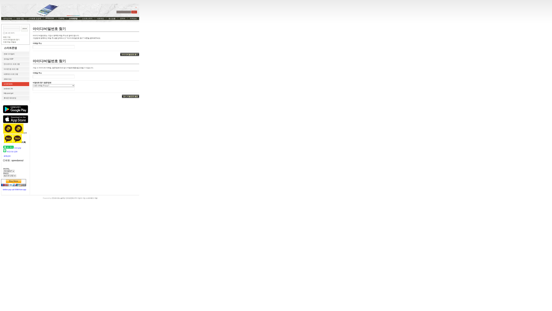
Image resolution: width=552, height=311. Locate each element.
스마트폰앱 (73, 19)
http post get (8, 93)
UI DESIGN (8, 84)
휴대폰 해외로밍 (10, 98)
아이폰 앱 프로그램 (11, 69)
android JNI (8, 89)
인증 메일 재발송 (9, 42)
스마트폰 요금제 (34, 19)
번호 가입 (20, 19)
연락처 (122, 19)
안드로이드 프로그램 (12, 64)
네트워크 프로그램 (11, 74)
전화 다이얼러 (9, 54)
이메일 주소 (37, 43)
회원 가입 (6, 37)
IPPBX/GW (50, 18)
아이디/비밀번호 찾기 (11, 40)
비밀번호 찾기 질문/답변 (42, 83)
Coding (61, 18)
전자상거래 (7, 19)
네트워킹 (100, 19)
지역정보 (133, 19)
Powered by (70, 198)
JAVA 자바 (8, 79)
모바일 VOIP (8, 59)
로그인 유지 (10, 33)
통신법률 (112, 19)
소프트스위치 (87, 19)
